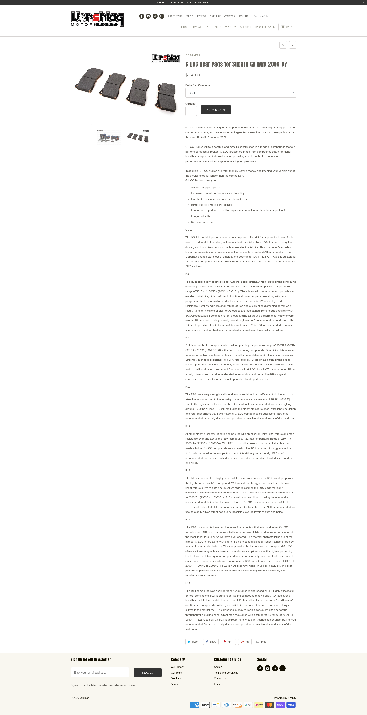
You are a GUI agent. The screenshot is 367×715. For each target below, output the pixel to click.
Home (185, 27)
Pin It (230, 641)
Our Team (176, 672)
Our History (177, 666)
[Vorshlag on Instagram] (155, 16)
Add (247, 641)
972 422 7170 (175, 16)
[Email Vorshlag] (161, 16)
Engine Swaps (223, 27)
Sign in (243, 16)
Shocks (245, 27)
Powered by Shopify (285, 697)
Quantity (190, 103)
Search (218, 666)
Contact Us (220, 678)
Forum (201, 16)
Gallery (215, 16)
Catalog (199, 27)
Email (263, 641)
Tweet (195, 641)
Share (213, 641)
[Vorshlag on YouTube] (148, 16)
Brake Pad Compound (198, 85)
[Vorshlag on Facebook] (141, 16)
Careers (229, 16)
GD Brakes (192, 55)
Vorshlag (84, 697)
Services (176, 678)
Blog (189, 16)
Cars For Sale (265, 27)
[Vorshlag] (97, 20)
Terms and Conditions (226, 672)
